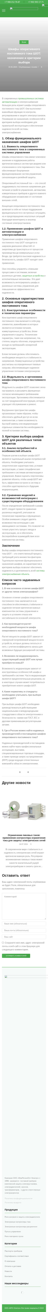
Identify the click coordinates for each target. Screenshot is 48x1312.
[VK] (20, 772)
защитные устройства (33, 276)
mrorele (34, 67)
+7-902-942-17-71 (36, 2)
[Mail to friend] (24, 772)
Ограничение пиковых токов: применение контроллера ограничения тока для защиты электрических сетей (24, 838)
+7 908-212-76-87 (12, 2)
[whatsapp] (27, 772)
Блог (24, 42)
